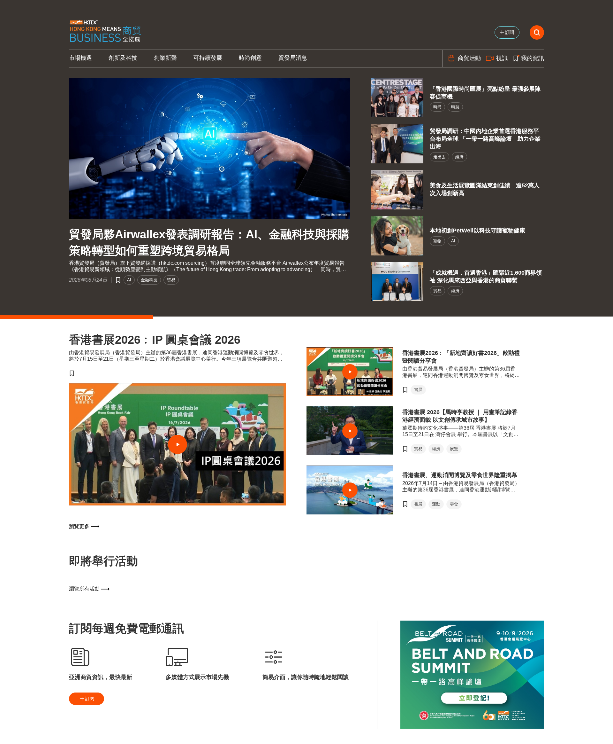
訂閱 (89, 698)
